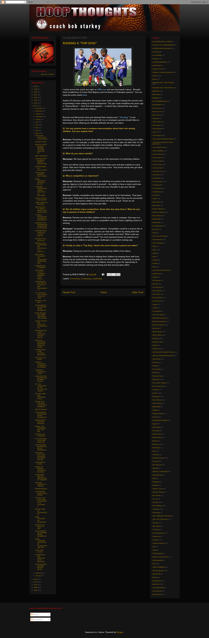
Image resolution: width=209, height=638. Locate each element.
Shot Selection (157, 465)
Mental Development (159, 321)
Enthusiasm (156, 222)
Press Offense (157, 403)
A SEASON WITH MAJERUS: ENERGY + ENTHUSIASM (41, 161)
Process (155, 417)
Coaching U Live (157, 171)
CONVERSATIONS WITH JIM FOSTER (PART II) (40, 233)
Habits (154, 253)
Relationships (156, 437)
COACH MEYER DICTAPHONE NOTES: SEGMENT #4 (40, 533)
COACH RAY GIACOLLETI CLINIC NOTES (41, 137)
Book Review (156, 108)
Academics (156, 52)
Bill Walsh (155, 98)
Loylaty (154, 308)
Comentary (75, 278)
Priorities (155, 410)
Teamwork (155, 509)
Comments (38, 619)
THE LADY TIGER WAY (160, 519)
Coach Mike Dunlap (158, 147)
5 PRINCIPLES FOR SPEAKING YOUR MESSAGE (40, 558)
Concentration (157, 188)
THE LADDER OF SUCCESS (161, 516)
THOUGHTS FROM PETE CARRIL (40, 371)
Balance (155, 79)
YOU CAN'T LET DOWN (40, 358)
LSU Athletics (156, 311)
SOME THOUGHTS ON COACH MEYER (40, 181)
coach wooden (157, 164)
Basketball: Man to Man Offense (163, 87)
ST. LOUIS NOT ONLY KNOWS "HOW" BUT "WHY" (41, 295)
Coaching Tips (157, 168)
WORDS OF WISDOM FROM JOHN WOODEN (40, 469)
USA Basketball (157, 560)
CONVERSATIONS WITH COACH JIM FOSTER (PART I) (40, 334)
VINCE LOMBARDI (158, 567)
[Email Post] (103, 274)
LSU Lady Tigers (157, 314)
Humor (154, 267)
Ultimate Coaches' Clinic (160, 557)
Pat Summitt (156, 369)
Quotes (154, 424)
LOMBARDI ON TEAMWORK (40, 266)
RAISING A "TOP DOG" (40, 301)
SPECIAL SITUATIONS (160, 471)
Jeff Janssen (156, 280)
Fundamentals (157, 239)
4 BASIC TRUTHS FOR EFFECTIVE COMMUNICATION (41, 324)
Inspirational (156, 273)
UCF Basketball (157, 553)
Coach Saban (157, 157)
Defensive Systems (158, 212)
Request (155, 441)
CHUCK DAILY (157, 122)
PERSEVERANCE (41, 489)
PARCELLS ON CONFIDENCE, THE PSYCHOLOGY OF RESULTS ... (41, 247)
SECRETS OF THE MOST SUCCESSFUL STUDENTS (41, 404)
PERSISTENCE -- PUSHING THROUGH (41, 421)
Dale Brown (156, 202)
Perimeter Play (157, 376)
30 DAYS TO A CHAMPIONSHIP (162, 45)
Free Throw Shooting (159, 236)
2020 (36, 86)
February (39, 573)
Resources (155, 444)
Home (104, 292)
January (38, 575)
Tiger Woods (156, 526)
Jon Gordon (156, 294)
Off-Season (156, 348)
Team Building (157, 505)
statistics (155, 485)
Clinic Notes (156, 125)
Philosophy (156, 379)
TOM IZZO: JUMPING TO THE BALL (40, 484)
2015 (36, 100)
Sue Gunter (156, 495)
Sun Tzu (155, 499)
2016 (36, 97)
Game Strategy (157, 243)
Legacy (154, 304)
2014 (36, 103)
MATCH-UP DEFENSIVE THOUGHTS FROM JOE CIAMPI (40, 343)
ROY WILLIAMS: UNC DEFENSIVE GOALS (40, 396)
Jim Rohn (155, 284)
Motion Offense (157, 335)
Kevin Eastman (157, 297)
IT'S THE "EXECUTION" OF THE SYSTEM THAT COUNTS (41, 387)
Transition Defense (158, 543)
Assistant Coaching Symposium (162, 72)
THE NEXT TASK (40, 142)
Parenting (155, 362)
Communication (157, 181)
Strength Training (158, 492)
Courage (155, 195)
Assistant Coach (157, 69)
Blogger (119, 632)
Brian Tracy (156, 115)
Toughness (156, 536)
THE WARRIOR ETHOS (40, 463)
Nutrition (155, 345)
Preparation (156, 396)
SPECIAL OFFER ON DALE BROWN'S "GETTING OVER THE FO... (41, 149)
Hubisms (155, 260)
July (37, 122)
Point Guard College (159, 383)
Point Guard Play (158, 386)
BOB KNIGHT (156, 105)
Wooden (155, 577)
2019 (36, 89)
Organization (156, 359)
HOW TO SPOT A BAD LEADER (40, 199)
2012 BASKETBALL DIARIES (162, 41)
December (39, 108)
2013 (36, 106)
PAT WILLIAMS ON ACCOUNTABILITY (41, 511)
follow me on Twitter (47, 74)
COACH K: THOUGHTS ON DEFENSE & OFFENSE (41, 364)
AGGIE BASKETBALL (159, 62)
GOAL (154, 246)
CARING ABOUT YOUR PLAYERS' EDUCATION (40, 352)
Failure (154, 232)
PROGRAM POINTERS (160, 420)
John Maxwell (156, 290)
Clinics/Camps (157, 128)
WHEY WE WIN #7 (41, 156)
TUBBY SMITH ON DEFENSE (41, 203)
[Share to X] (113, 274)
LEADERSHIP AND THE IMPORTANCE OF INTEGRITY (41, 477)
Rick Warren (156, 447)
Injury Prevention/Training (160, 270)
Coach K (155, 132)
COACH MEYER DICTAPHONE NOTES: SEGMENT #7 (40, 307)
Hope (154, 256)
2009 (36, 587)
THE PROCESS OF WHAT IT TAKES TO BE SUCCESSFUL (41, 209)
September (39, 116)
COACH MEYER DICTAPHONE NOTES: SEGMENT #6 (40, 414)
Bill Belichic (156, 91)
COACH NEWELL (158, 151)
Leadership (97, 278)
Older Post (137, 292)
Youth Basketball (158, 587)
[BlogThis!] (110, 274)
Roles (154, 451)
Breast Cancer (157, 111)
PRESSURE (156, 407)
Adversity (155, 58)
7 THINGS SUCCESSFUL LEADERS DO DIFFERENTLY (41, 217)
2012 (36, 579)
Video (154, 563)
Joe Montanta (157, 287)
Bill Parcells (156, 94)
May (37, 127)
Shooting (155, 461)
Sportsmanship (157, 475)
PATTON (155, 372)
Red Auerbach (157, 434)
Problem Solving (157, 413)
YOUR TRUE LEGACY (39, 551)
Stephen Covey (157, 488)
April (37, 130)
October (38, 114)
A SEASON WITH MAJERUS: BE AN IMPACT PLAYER (41, 378)
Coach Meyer (156, 135)
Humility (154, 263)
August (38, 119)
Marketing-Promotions (159, 318)
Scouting (155, 454)
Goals (154, 250)
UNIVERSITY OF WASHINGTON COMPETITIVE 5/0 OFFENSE (41, 225)
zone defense (157, 591)
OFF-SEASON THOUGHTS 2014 (163, 352)
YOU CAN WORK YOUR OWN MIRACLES (40, 440)
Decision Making (157, 209)
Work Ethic (155, 584)
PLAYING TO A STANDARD (40, 435)
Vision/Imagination (158, 570)
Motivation (155, 338)
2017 (36, 95)
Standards (155, 482)
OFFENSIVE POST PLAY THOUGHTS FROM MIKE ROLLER (40, 456)
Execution (155, 229)
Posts (35, 614)
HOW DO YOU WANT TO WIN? (40, 526)
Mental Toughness (158, 325)
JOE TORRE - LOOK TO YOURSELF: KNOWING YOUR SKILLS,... (40, 274)
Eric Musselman (157, 226)
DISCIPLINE (156, 219)
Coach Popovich (157, 154)
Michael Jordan (157, 331)
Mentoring (155, 328)
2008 (36, 590)
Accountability (157, 55)
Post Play (155, 389)
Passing (155, 366)
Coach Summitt (157, 161)
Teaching (155, 502)
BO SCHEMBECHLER (159, 101)
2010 (36, 585)
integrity (155, 277)
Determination (157, 215)
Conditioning (156, 192)
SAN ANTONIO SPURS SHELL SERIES (41, 493)
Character (155, 118)
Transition (155, 540)
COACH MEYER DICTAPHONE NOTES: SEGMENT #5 (40, 447)
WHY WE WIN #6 (40, 409)
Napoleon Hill (156, 342)
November (39, 111)
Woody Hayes (157, 581)
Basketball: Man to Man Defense (163, 82)
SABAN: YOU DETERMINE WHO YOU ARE (40, 429)
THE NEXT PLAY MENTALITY (40, 239)
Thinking (155, 523)
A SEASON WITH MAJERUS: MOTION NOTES (40, 566)
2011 (36, 582)
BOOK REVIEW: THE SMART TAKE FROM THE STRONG (41, 315)
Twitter (154, 550)
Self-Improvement (158, 458)
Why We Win (156, 574)
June (37, 125)
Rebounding (156, 427)
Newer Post (69, 292)
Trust (154, 546)
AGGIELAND (156, 65)
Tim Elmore (156, 529)
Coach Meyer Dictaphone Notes (162, 139)
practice (155, 393)
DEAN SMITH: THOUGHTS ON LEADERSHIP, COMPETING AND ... (41, 259)
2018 (36, 92)
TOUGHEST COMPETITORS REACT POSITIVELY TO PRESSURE (41, 191)
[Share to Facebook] (116, 274)
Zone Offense (157, 594)
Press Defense (157, 400)
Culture (154, 198)
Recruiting (155, 430)
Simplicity (155, 468)
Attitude (155, 75)
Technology (156, 512)
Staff (154, 478)
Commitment (156, 178)
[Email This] (108, 274)
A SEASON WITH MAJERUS (161, 48)
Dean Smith (156, 205)
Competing (86, 278)
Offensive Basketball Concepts (162, 355)
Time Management (158, 533)
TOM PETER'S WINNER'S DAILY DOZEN (41, 174)
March (38, 133)
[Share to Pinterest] (119, 274)
